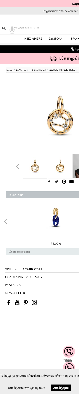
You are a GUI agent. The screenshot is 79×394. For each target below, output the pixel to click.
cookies (35, 375)
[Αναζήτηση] (4, 28)
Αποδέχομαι (61, 388)
